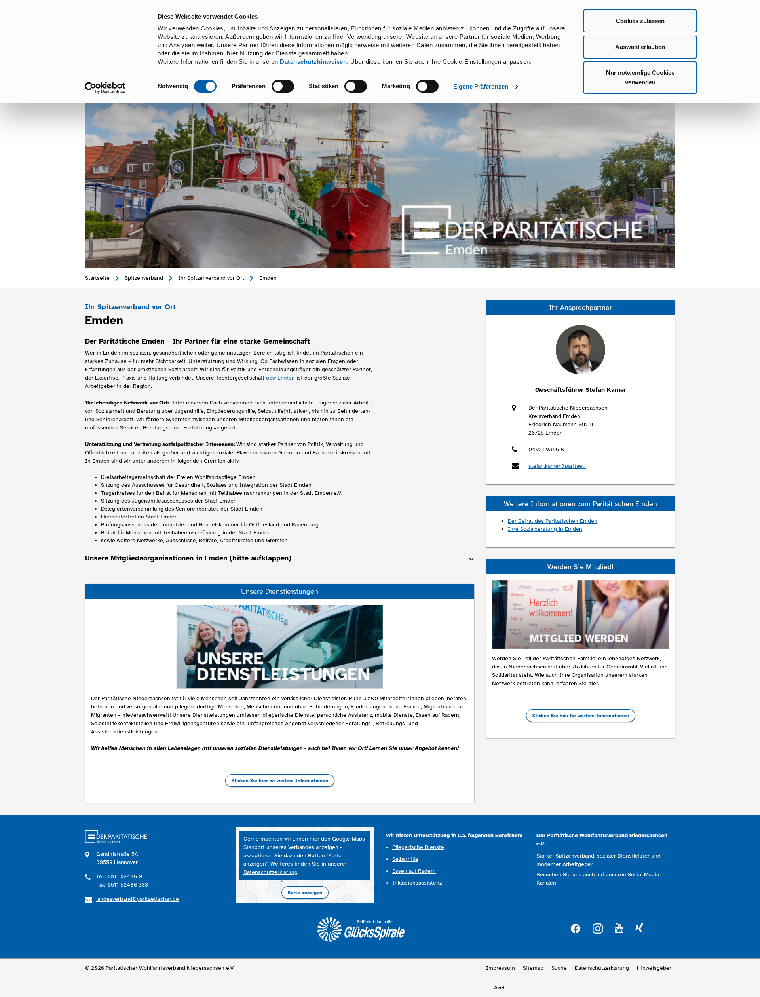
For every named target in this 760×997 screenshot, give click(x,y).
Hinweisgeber (654, 968)
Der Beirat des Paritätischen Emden (552, 521)
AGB (499, 987)
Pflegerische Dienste (418, 847)
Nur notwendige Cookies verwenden (640, 77)
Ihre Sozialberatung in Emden (545, 529)
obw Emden (280, 377)
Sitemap (533, 968)
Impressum (500, 968)
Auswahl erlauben (640, 47)
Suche (559, 968)
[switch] (283, 86)
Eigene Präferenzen (480, 86)
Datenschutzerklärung (270, 872)
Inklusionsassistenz (417, 882)
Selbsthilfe (405, 859)
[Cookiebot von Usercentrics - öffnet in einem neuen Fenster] (105, 88)
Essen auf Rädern (414, 871)
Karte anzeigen (305, 892)
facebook (575, 927)
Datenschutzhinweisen (313, 61)
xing (639, 928)
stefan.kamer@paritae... (557, 466)
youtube (619, 928)
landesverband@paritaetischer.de (137, 899)
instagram (598, 927)
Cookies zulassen (640, 20)
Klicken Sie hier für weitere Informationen (280, 780)
